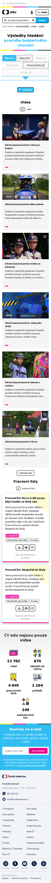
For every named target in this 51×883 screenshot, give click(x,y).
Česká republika (22, 26)
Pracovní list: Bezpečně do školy (25, 569)
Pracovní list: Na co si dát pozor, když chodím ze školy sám (25, 499)
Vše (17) (9, 58)
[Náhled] (26, 547)
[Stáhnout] (19, 547)
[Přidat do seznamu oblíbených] (45, 118)
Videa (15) (24, 58)
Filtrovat (27, 89)
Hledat (42, 20)
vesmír (41, 26)
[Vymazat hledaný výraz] (33, 20)
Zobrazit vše (25, 472)
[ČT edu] (9, 13)
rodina (34, 26)
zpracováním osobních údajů (32, 765)
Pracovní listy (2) (36, 65)
